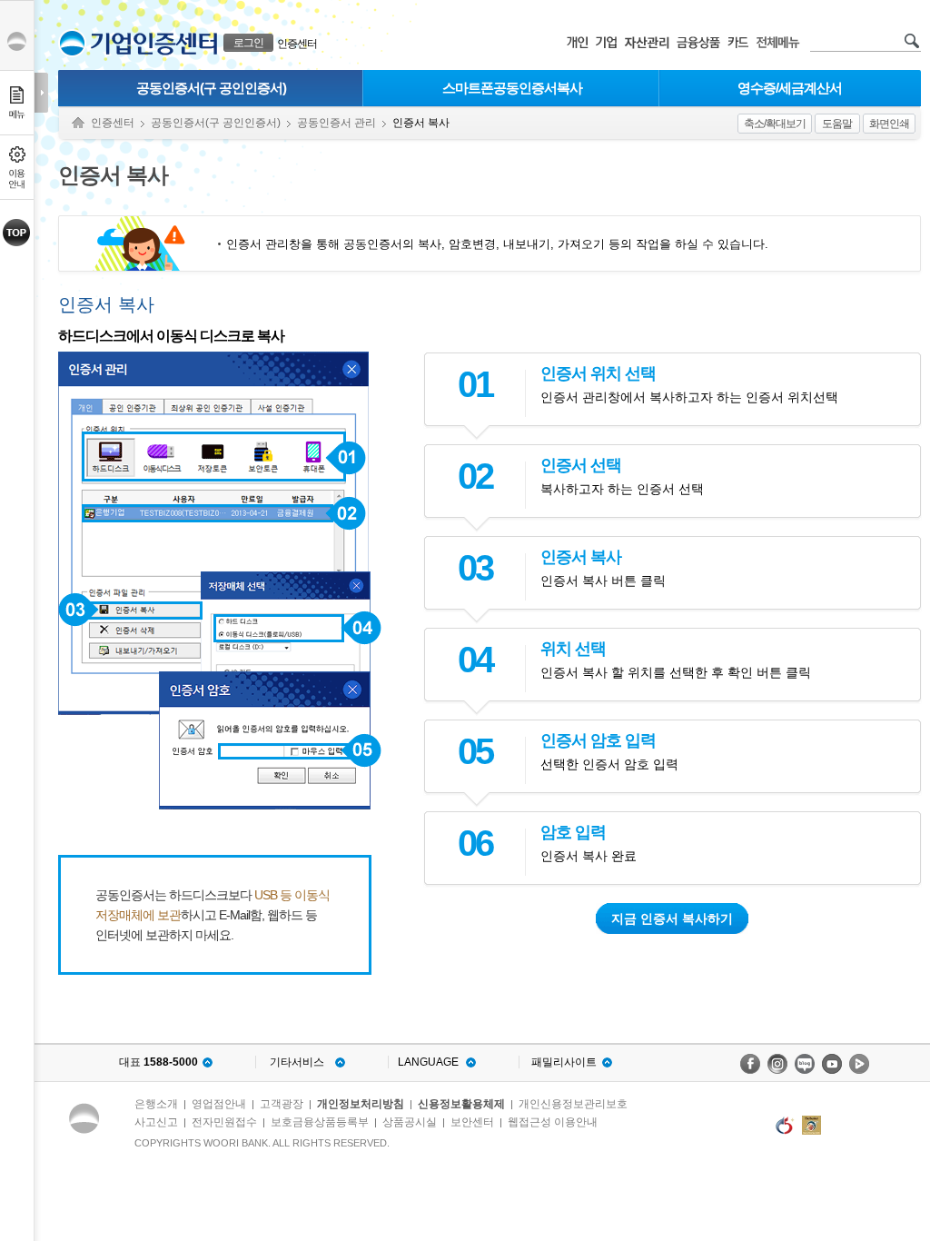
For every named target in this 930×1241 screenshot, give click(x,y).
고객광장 (281, 1103)
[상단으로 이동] (17, 232)
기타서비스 (297, 1062)
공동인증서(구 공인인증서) (211, 87)
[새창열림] (750, 1064)
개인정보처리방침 (360, 1103)
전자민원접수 (224, 1122)
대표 (158, 1062)
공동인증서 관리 (336, 122)
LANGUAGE (428, 1062)
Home (78, 123)
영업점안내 (219, 1103)
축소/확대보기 (775, 123)
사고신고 (156, 1122)
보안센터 (472, 1122)
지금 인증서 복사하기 (672, 918)
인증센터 (297, 43)
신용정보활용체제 (461, 1103)
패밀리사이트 (564, 1062)
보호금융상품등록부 (320, 1122)
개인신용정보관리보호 (573, 1103)
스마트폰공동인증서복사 (512, 87)
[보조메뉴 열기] (41, 93)
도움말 (837, 123)
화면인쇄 (889, 123)
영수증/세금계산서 (789, 87)
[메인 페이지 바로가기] (72, 43)
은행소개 (156, 1103)
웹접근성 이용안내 (553, 1122)
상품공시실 (409, 1122)
